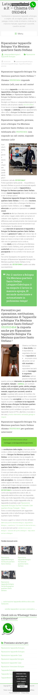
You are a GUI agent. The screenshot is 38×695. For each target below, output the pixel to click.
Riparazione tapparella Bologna (12, 648)
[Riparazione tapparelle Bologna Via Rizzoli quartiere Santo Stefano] (8, 550)
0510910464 (14, 80)
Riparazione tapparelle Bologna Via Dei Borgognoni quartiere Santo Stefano (7, 586)
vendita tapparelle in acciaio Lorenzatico (21, 609)
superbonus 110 (13, 525)
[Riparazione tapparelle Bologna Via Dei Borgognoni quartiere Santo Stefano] (8, 575)
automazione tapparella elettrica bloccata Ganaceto (17, 603)
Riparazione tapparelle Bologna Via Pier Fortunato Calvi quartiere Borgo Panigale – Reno (17, 505)
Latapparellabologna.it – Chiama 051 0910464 (19, 8)
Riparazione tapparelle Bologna (12, 652)
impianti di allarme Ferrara (26, 525)
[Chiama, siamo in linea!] (33, 4)
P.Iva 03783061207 (14, 693)
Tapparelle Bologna (8, 670)
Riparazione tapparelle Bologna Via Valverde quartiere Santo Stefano (24, 562)
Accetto (22, 686)
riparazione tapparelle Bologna (24, 61)
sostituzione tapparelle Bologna (9, 64)
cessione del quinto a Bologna (17, 530)
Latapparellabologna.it (12, 54)
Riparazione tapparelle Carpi (11, 655)
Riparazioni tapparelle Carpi (11, 663)
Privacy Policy (25, 693)
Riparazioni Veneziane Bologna (12, 667)
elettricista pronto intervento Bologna (12, 522)
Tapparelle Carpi (7, 674)
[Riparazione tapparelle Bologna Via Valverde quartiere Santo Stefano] (25, 550)
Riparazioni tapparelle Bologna (12, 659)
